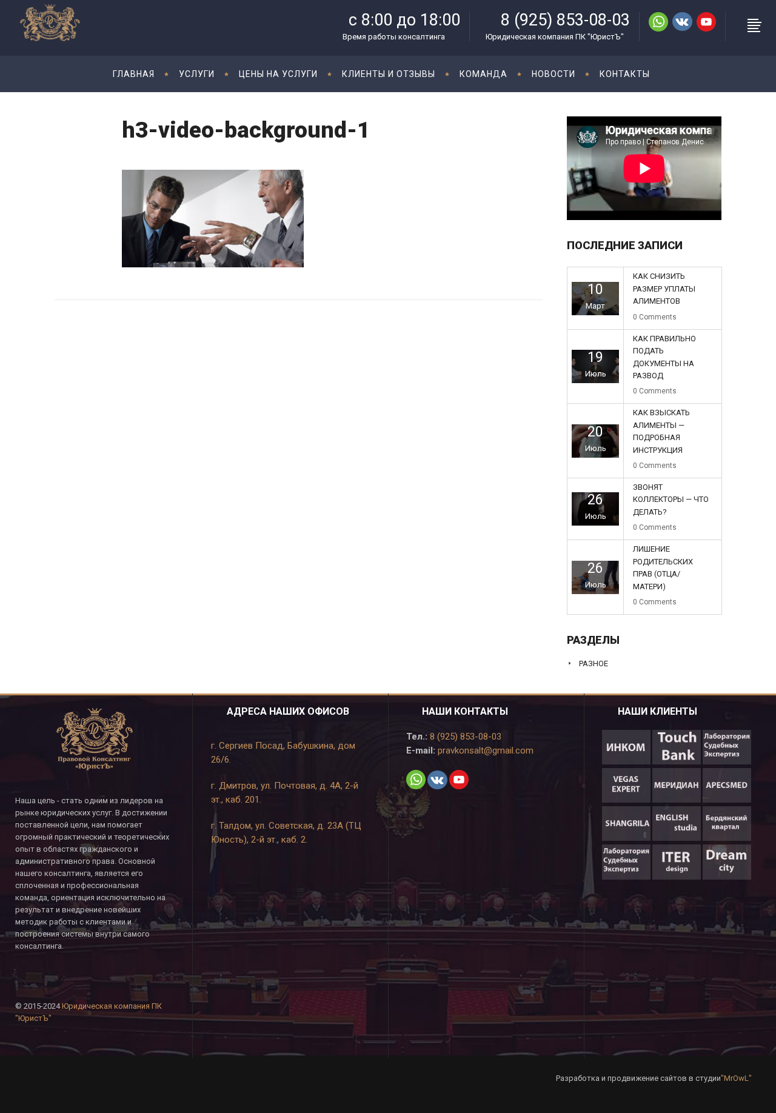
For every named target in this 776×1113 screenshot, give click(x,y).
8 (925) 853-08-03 (464, 736)
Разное (593, 663)
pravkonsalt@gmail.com (484, 750)
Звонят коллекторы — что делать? (671, 499)
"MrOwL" (736, 1078)
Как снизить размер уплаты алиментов (664, 289)
